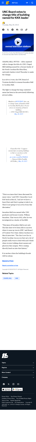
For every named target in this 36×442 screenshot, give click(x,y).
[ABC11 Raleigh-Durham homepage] (8, 2)
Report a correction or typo (10, 265)
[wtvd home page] (5, 355)
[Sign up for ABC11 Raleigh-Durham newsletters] (18, 384)
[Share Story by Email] (21, 29)
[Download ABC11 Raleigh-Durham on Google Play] (17, 389)
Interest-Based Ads (15, 400)
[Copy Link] (26, 29)
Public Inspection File (7, 402)
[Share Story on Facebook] (3, 29)
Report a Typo (8, 261)
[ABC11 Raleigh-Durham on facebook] (4, 384)
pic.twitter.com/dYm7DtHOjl (19, 157)
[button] (3, 3)
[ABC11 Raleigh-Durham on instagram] (13, 384)
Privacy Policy (5, 396)
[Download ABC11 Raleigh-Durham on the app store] (6, 389)
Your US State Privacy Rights (23, 398)
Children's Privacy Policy (8, 398)
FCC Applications (19, 402)
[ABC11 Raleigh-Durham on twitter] (9, 384)
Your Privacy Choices (16, 396)
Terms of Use (5, 400)
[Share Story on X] (8, 29)
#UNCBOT (19, 101)
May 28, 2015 (18, 114)
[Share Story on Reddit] (12, 29)
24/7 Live (15, 3)
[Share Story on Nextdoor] (17, 29)
